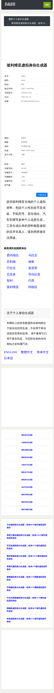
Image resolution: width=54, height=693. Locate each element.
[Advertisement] (27, 44)
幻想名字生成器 (27, 465)
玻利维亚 (13, 287)
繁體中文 (27, 352)
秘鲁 (31, 261)
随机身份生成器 (27, 457)
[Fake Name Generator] (10, 5)
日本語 (8, 358)
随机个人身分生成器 (19, 19)
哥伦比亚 (34, 274)
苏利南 (11, 261)
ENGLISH (10, 352)
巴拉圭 (11, 268)
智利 (10, 280)
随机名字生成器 (27, 472)
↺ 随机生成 (42, 195)
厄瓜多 (11, 274)
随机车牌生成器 (27, 494)
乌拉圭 (32, 255)
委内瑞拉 (13, 255)
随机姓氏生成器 (27, 480)
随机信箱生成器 (27, 450)
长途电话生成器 (27, 442)
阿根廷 (32, 287)
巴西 (31, 280)
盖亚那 (32, 268)
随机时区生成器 (27, 502)
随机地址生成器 (27, 435)
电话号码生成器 (27, 487)
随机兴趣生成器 (27, 509)
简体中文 (43, 352)
